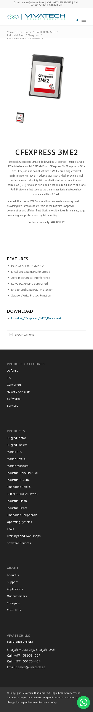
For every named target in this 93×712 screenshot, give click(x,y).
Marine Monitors (18, 466)
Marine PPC (14, 452)
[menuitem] (75, 20)
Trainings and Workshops (24, 536)
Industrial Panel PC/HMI (22, 473)
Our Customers (17, 596)
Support (12, 582)
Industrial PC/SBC (18, 480)
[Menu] (84, 20)
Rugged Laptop (17, 438)
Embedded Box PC (19, 487)
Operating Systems (19, 522)
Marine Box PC (16, 459)
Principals (13, 603)
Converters (14, 385)
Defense (12, 370)
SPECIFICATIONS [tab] (24, 334)
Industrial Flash (17, 501)
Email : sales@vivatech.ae (29, 2)
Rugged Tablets (17, 445)
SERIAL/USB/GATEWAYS (22, 494)
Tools (10, 529)
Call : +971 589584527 (59, 2)
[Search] (75, 20)
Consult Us (55, 4)
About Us (13, 575)
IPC (9, 378)
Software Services (19, 543)
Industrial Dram (17, 508)
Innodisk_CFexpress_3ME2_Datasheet (36, 318)
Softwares (14, 399)
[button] (83, 702)
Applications (15, 589)
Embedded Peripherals (22, 515)
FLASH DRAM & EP (18, 391)
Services (12, 406)
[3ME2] (46, 78)
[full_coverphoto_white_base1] (38, 17)
